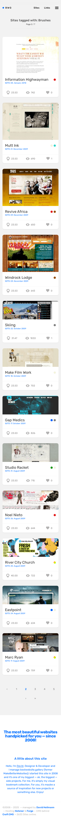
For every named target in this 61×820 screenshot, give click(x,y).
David (20, 765)
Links (47, 7)
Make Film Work (18, 372)
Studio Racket (17, 467)
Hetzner (19, 811)
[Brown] (54, 211)
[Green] (51, 467)
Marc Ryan (14, 657)
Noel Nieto (13, 515)
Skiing (10, 325)
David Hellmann (45, 807)
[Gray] (54, 325)
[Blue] (51, 420)
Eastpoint (13, 610)
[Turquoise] (54, 145)
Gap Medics (15, 420)
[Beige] (51, 145)
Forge (30, 811)
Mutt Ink (12, 145)
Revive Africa (16, 211)
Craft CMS (8, 814)
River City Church (20, 562)
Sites (36, 7)
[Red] (54, 79)
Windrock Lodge (18, 277)
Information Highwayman (26, 79)
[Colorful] (54, 562)
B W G (8, 7)
